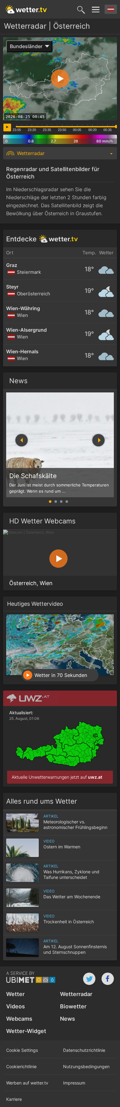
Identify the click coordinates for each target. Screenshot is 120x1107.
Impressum (74, 1082)
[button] (98, 440)
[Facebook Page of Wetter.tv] (108, 979)
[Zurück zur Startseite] (26, 9)
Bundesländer (26, 46)
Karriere (14, 1099)
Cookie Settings (22, 1050)
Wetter (15, 994)
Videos (15, 1006)
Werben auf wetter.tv (27, 1082)
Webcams (19, 1018)
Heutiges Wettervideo (35, 604)
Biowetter (73, 1006)
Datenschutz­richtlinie (84, 1050)
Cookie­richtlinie (21, 1066)
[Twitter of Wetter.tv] (89, 979)
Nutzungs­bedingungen (86, 1066)
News (18, 381)
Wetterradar (76, 994)
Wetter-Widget (26, 1031)
